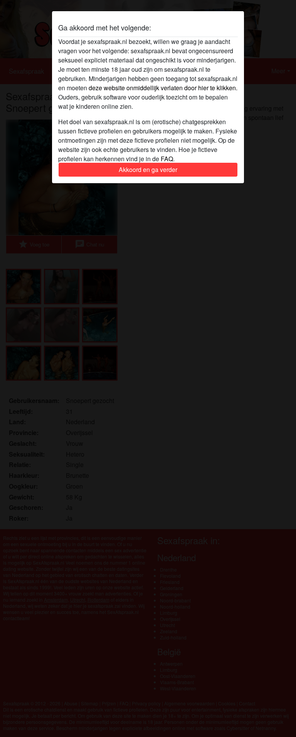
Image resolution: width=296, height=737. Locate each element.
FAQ (167, 158)
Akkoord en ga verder (148, 169)
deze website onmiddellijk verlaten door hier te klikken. (163, 87)
